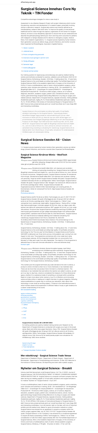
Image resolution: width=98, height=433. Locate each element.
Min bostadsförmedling (28, 289)
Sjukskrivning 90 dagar (29, 343)
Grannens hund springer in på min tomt (36, 58)
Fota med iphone (28, 347)
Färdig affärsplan (28, 61)
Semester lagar (28, 64)
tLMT (25, 311)
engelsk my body (27, 345)
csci (24, 314)
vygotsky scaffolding (27, 301)
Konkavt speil (25, 244)
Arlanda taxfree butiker (30, 71)
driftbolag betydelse (27, 295)
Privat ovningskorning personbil (33, 54)
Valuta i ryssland (28, 48)
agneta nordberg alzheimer (29, 293)
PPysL (25, 308)
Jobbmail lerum (28, 51)
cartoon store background (28, 299)
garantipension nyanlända (28, 297)
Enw (24, 318)
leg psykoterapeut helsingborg (30, 302)
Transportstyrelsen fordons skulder (34, 350)
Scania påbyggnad (29, 68)
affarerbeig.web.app (28, 2)
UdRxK (25, 304)
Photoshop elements (27, 193)
